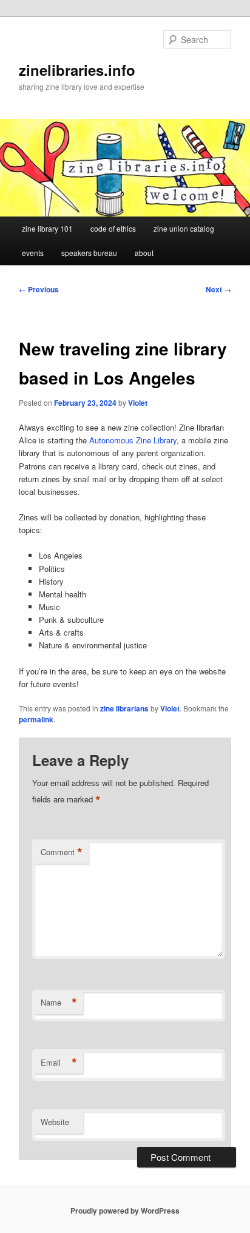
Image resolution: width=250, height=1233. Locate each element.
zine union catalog (184, 228)
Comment (62, 852)
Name (59, 1002)
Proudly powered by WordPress (125, 1210)
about (144, 252)
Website (55, 1121)
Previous (39, 289)
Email (59, 1062)
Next (218, 289)
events (33, 252)
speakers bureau (89, 252)
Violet (137, 402)
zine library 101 (47, 228)
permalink (36, 719)
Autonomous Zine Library (133, 440)
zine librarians (124, 708)
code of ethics (113, 228)
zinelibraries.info (77, 69)
